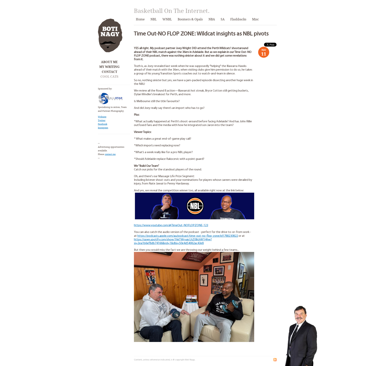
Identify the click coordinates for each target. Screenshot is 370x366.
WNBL (167, 19)
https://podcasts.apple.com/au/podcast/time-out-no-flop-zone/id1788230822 (187, 236)
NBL (154, 19)
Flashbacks (238, 19)
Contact (109, 72)
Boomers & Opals (190, 19)
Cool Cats (109, 76)
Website (102, 117)
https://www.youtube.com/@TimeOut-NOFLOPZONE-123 (171, 225)
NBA (212, 19)
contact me (110, 154)
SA (223, 19)
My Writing (109, 67)
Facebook (102, 124)
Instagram (103, 128)
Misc (255, 19)
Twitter (101, 120)
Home (140, 19)
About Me (109, 62)
